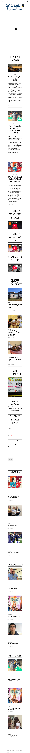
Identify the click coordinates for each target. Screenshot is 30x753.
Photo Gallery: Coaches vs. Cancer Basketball (14, 332)
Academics (10, 587)
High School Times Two (14, 616)
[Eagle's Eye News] (15, 7)
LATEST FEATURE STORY (15, 214)
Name (10, 428)
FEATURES (14, 656)
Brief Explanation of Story (13, 445)
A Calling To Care (12, 588)
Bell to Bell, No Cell (15, 78)
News (15, 74)
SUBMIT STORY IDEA (15, 420)
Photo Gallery (10, 329)
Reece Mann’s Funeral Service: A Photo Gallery (15, 305)
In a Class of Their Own (14, 525)
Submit (10, 459)
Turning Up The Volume (14, 736)
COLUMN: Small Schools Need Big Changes (15, 179)
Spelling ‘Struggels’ (13, 643)
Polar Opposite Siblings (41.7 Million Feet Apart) (15, 129)
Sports (9, 523)
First (8, 432)
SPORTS (15, 472)
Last (17, 432)
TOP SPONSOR (15, 372)
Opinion (15, 174)
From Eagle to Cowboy (13, 552)
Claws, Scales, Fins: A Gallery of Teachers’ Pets (15, 359)
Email (10, 435)
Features (15, 123)
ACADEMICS (15, 565)
